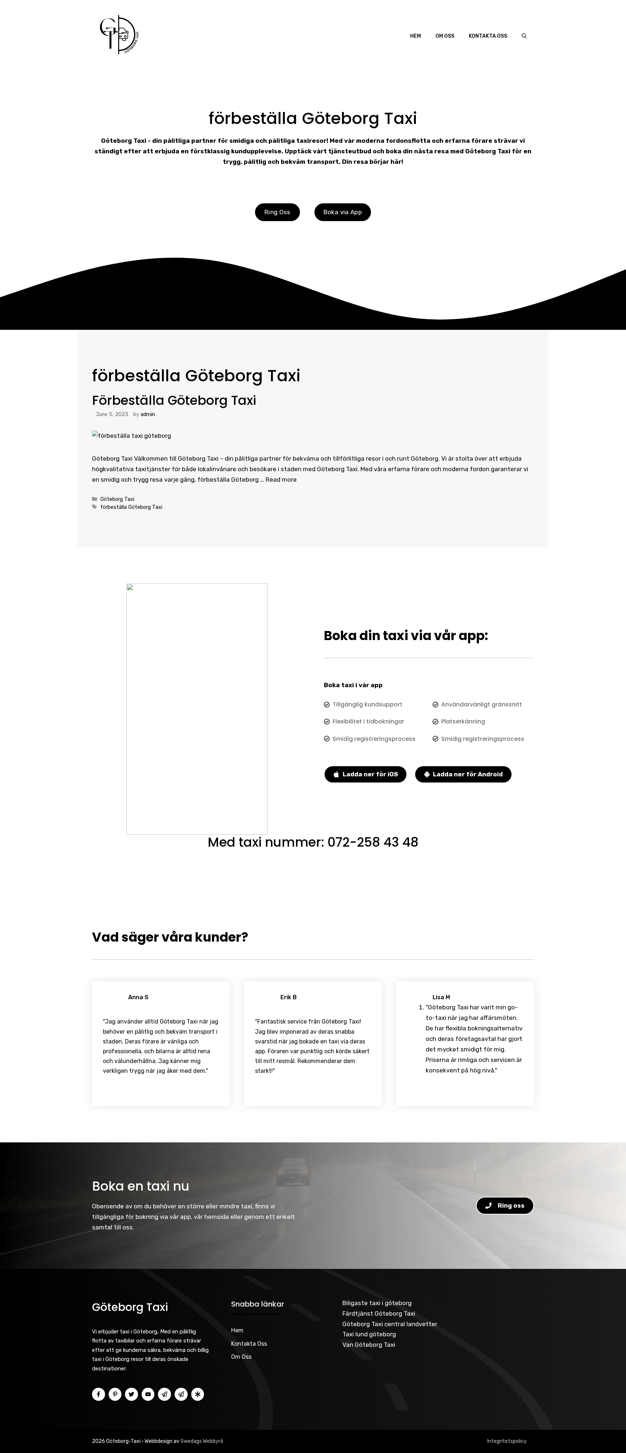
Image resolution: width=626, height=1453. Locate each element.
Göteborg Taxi (117, 499)
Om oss (444, 36)
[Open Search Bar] (524, 36)
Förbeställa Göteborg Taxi (174, 400)
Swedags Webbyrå (201, 1441)
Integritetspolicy (507, 1441)
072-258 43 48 (372, 842)
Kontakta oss (488, 36)
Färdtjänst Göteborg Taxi (378, 1313)
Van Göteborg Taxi (368, 1344)
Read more (281, 479)
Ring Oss (277, 212)
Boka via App (343, 212)
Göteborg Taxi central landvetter (389, 1324)
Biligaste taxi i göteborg (377, 1303)
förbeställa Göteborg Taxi (131, 507)
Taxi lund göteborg (369, 1334)
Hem (415, 36)
